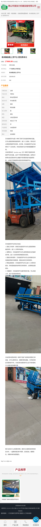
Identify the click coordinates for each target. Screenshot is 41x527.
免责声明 (16, 513)
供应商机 (13, 13)
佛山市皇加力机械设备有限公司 (29, 508)
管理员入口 (23, 513)
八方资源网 (11, 513)
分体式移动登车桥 (23, 13)
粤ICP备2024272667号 (17, 508)
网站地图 (28, 513)
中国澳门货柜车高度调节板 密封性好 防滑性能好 (14, 499)
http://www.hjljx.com (6, 461)
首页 (8, 13)
